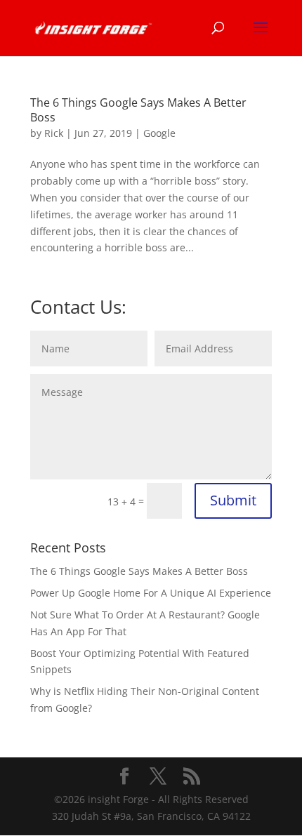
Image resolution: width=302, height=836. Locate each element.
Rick (53, 133)
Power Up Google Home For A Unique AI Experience (150, 592)
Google (159, 133)
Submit (233, 500)
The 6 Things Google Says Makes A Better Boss (138, 110)
